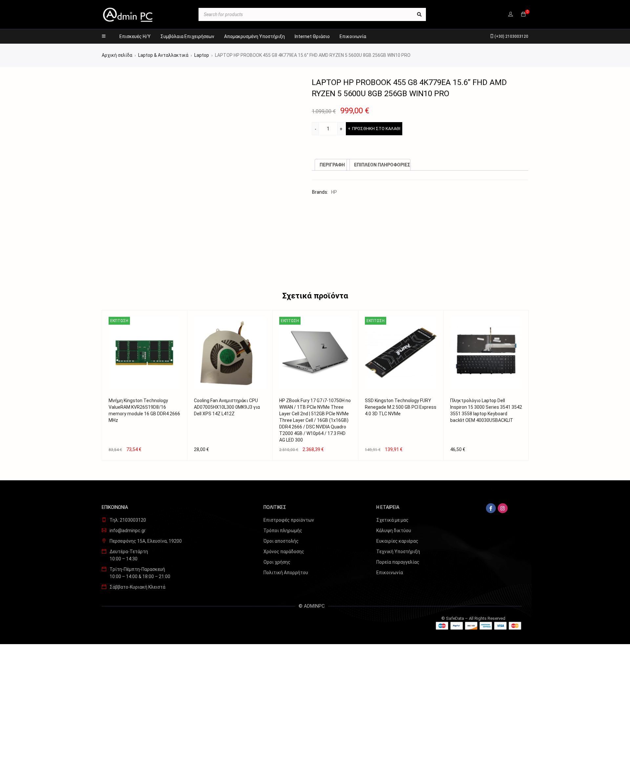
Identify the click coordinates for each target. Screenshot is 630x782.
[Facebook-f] (491, 508)
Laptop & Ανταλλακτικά (163, 55)
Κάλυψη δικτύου (393, 530)
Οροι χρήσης (276, 562)
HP (334, 192)
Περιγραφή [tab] (332, 164)
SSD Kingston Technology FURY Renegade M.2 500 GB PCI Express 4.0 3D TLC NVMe (400, 407)
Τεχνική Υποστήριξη (398, 551)
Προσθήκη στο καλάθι (376, 128)
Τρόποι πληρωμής (282, 530)
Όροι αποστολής (281, 541)
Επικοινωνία (389, 572)
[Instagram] (503, 508)
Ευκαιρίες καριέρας (397, 541)
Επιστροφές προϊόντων (288, 520)
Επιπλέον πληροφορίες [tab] (382, 164)
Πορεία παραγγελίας (397, 562)
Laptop (201, 55)
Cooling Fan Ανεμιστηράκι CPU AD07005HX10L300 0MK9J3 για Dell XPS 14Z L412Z (227, 407)
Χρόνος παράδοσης (283, 551)
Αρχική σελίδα (117, 55)
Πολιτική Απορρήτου (285, 572)
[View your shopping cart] (523, 14)
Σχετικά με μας (392, 520)
